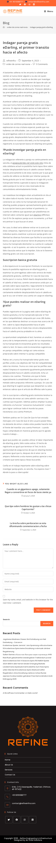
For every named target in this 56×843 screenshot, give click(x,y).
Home (7, 759)
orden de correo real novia (18, 64)
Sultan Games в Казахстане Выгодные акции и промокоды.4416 (27, 654)
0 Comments (42, 64)
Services (8, 769)
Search (6, 619)
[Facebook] (16, 819)
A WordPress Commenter (14, 693)
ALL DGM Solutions (34, 840)
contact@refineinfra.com (23, 803)
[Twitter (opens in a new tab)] (21, 4)
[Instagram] (24, 819)
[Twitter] (8, 819)
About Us (9, 764)
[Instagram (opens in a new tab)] (30, 4)
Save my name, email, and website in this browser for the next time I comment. (28, 601)
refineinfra (11, 60)
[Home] (4, 27)
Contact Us (10, 774)
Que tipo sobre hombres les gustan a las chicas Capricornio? (28, 508)
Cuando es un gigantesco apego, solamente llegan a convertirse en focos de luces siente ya (28, 491)
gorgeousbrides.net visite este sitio (28, 163)
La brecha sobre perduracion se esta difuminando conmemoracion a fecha (28, 525)
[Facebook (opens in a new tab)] (25, 4)
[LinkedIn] (32, 819)
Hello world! (33, 693)
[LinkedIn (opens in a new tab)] (34, 4)
